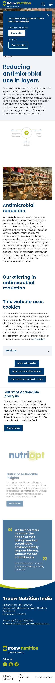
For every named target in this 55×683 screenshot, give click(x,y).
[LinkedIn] (5, 664)
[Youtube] (11, 664)
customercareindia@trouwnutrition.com (27, 623)
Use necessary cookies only (27, 379)
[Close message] (48, 15)
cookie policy (38, 339)
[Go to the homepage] (20, 649)
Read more (13, 428)
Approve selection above (26, 371)
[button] (43, 4)
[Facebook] (16, 664)
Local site (16, 33)
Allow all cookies (26, 363)
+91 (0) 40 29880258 (22, 620)
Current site (18, 45)
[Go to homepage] (17, 4)
